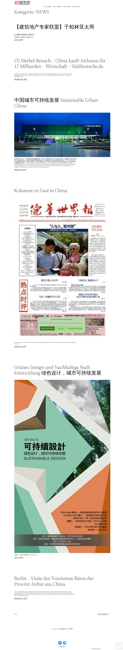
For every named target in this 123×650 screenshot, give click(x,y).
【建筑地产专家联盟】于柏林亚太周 (54, 27)
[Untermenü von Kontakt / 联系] (70, 6)
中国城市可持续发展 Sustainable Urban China (56, 103)
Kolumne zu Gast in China (40, 190)
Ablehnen (61, 328)
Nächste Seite (104, 614)
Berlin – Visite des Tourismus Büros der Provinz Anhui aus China (54, 581)
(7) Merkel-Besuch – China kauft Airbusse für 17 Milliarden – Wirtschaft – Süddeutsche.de (60, 63)
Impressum (62, 646)
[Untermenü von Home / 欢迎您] (51, 6)
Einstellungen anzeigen (75, 328)
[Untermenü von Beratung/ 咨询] (80, 6)
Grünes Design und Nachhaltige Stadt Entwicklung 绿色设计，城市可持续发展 (57, 370)
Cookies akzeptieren (47, 328)
